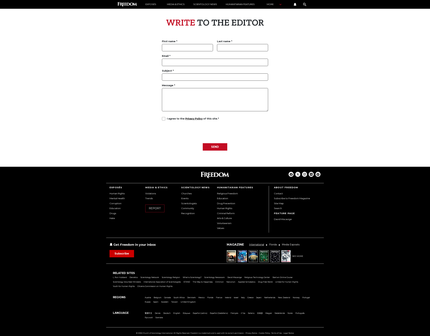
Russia (147, 302)
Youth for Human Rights (124, 286)
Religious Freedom (227, 193)
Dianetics (134, 277)
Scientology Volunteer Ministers (127, 282)
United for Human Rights (286, 282)
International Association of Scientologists (162, 282)
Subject (167, 70)
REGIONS (119, 297)
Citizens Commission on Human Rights (155, 286)
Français (234, 313)
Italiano (251, 313)
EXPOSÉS (150, 4)
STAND (186, 282)
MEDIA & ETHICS (176, 4)
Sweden (164, 302)
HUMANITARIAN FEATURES (240, 4)
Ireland (228, 297)
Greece (250, 297)
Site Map (279, 203)
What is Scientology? (192, 277)
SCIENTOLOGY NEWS (205, 4)
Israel (236, 297)
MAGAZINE (235, 244)
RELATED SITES (124, 273)
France (219, 297)
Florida (210, 297)
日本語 (260, 313)
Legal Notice (288, 333)
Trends (149, 198)
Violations (150, 193)
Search (278, 208)
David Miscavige (283, 219)
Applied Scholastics (246, 282)
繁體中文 (148, 313)
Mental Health (117, 198)
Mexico (201, 297)
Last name (224, 41)
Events (184, 198)
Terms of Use (276, 333)
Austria (148, 297)
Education (115, 208)
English (176, 313)
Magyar (268, 313)
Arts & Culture (224, 218)
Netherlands (269, 297)
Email (165, 55)
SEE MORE (297, 256)
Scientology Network (149, 277)
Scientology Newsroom (214, 277)
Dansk (158, 313)
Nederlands (280, 313)
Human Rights (117, 193)
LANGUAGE (121, 312)
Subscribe (122, 253)
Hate (112, 218)
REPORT (155, 208)
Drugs (113, 213)
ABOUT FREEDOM (286, 187)
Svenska (159, 317)
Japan (259, 297)
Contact (278, 193)
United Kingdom (188, 302)
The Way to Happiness (203, 282)
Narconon (230, 282)
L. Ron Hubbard (120, 277)
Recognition (188, 213)
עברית (243, 313)
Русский (149, 317)
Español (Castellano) (219, 313)
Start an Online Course (282, 277)
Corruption (115, 203)
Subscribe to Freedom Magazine (292, 198)
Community (187, 208)
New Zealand (284, 297)
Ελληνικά (186, 313)
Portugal (306, 297)
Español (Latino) (200, 313)
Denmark (191, 297)
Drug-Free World (265, 282)
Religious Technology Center (257, 277)
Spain (155, 302)
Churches (186, 193)
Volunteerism (224, 223)
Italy (243, 297)
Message (168, 85)
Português (300, 313)
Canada (167, 297)
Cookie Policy (264, 333)
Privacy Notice (251, 333)
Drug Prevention (226, 203)
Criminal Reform (226, 213)
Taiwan (174, 302)
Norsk (290, 313)
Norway (296, 297)
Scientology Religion (171, 277)
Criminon (219, 282)
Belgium (157, 297)
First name (169, 41)
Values (220, 228)
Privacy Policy (194, 118)
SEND (215, 146)
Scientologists (189, 203)
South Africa (179, 297)
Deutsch (167, 313)
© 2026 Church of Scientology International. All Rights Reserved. (163, 333)
